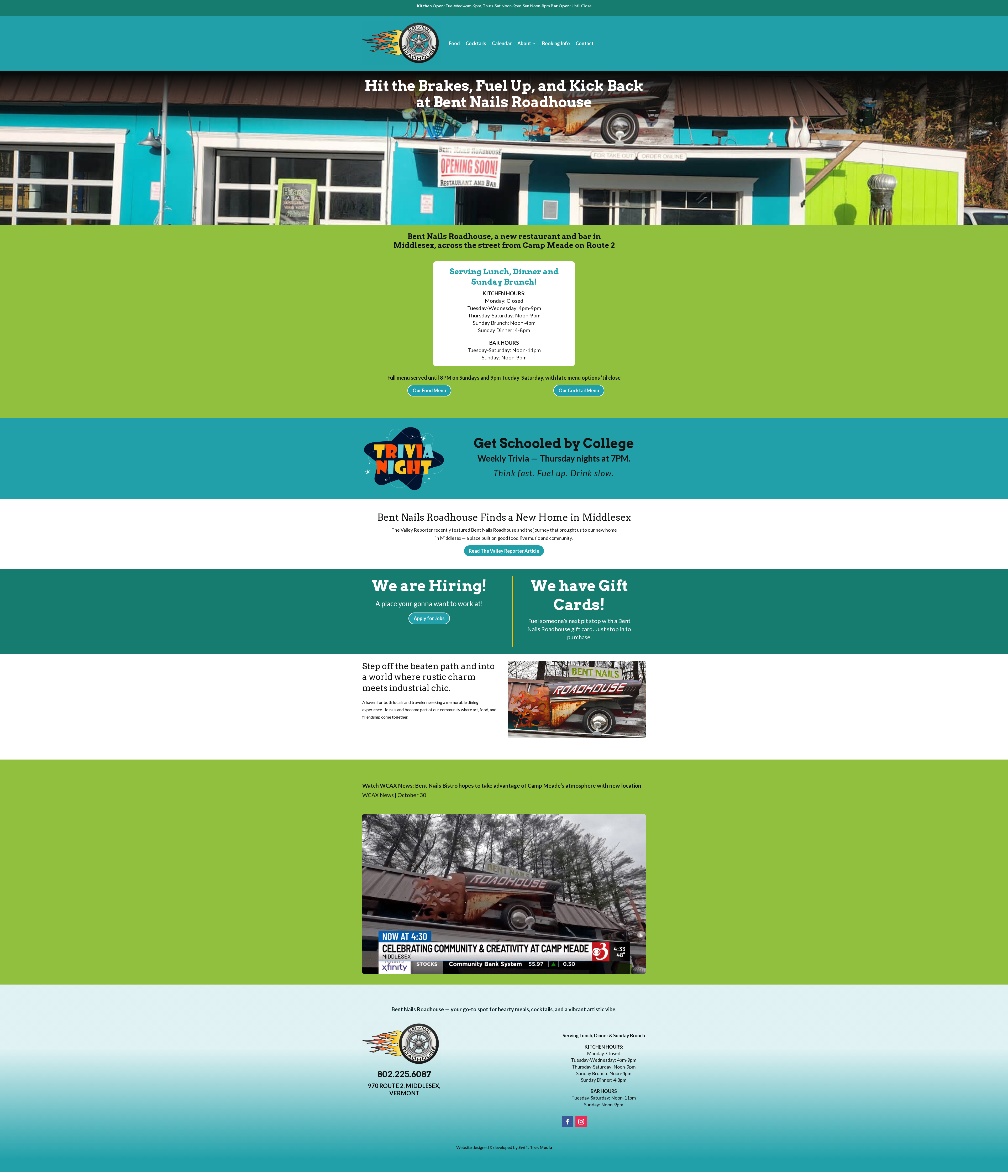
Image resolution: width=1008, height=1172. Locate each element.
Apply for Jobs (429, 618)
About (524, 43)
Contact (585, 43)
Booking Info (556, 43)
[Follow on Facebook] (567, 1121)
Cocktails (476, 43)
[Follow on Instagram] (581, 1121)
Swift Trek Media (535, 1147)
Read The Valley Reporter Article (504, 551)
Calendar (502, 43)
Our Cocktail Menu (579, 390)
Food (454, 43)
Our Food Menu (429, 390)
